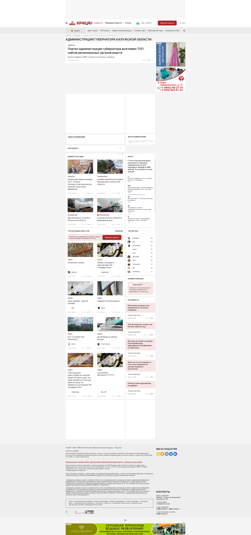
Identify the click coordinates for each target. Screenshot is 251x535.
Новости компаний (76, 137)
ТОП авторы (133, 231)
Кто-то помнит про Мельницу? (76, 338)
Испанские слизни (76, 263)
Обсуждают (73, 148)
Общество (71, 45)
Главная (68, 35)
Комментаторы (147, 231)
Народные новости (113, 23)
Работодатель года (155, 31)
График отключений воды (121, 31)
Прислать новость (167, 23)
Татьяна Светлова (134, 315)
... (140, 290)
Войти (183, 23)
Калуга (100, 259)
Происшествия (102, 176)
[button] (122, 154)
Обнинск (72, 24)
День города (93, 31)
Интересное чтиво (173, 31)
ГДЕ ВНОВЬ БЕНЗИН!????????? (105, 374)
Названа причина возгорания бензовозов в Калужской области (110, 181)
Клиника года (139, 31)
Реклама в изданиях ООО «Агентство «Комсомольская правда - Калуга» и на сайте (104, 462)
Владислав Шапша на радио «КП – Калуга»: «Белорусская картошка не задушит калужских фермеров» (80, 184)
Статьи (128, 23)
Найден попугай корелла (108, 301)
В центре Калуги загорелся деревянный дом (109, 219)
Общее (70, 259)
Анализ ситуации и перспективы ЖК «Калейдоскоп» (105, 265)
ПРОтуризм (104, 31)
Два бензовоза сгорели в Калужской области (79, 219)
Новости (98, 23)
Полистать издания (72, 451)
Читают (120, 148)
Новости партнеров (117, 501)
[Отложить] (152, 60)
